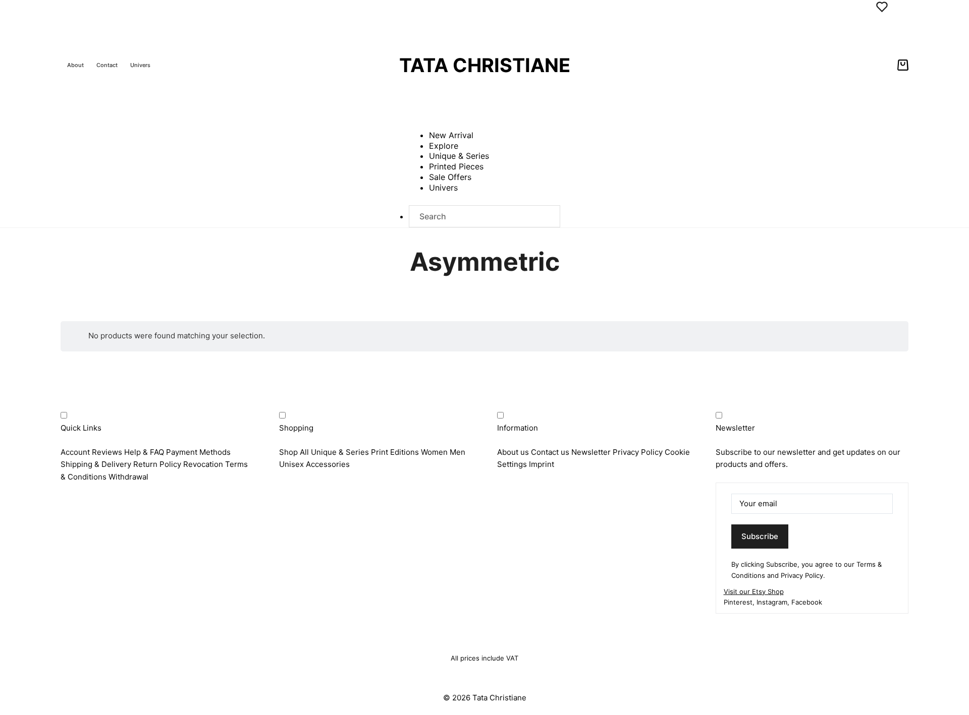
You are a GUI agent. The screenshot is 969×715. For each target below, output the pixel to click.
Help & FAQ (144, 452)
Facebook (806, 602)
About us (513, 452)
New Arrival (451, 135)
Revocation (203, 464)
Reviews (107, 452)
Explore (443, 146)
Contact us (550, 452)
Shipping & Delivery (96, 464)
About (75, 65)
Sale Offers (450, 177)
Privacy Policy (638, 452)
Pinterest (738, 602)
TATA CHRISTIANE (484, 65)
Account (75, 452)
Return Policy (157, 464)
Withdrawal (128, 477)
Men (457, 452)
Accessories (328, 464)
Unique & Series (459, 156)
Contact (107, 65)
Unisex (291, 464)
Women (434, 452)
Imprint (541, 464)
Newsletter (591, 452)
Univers (140, 65)
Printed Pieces (456, 166)
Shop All (294, 452)
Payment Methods (198, 452)
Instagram (772, 602)
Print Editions (395, 452)
